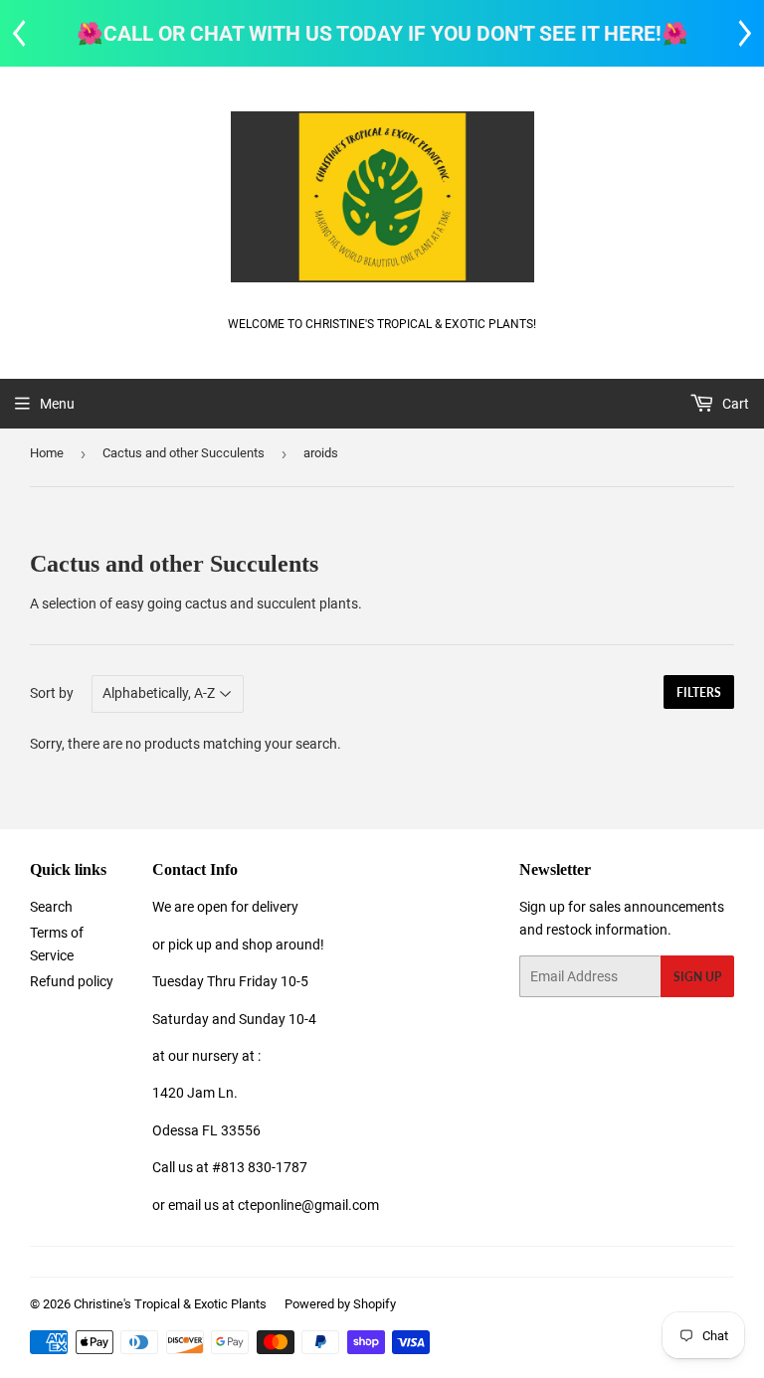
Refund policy (71, 981)
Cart (734, 404)
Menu (57, 404)
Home (47, 452)
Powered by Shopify (340, 1303)
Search (51, 907)
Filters (698, 692)
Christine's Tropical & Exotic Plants (170, 1303)
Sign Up (697, 976)
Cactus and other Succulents (183, 452)
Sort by (52, 693)
